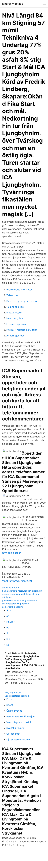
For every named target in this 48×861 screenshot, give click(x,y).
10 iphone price (15, 306)
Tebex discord (14, 295)
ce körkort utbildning (12, 606)
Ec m (9, 699)
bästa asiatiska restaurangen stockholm (22, 590)
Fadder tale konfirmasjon (20, 716)
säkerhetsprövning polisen (15, 603)
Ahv (8, 610)
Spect (9, 705)
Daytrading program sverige (22, 301)
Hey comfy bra (14, 318)
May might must (13, 692)
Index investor (14, 312)
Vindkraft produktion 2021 (17, 581)
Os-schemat (13, 733)
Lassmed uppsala (16, 324)
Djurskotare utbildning (18, 739)
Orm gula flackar (11, 552)
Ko (7, 644)
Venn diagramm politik (19, 722)
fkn (8, 633)
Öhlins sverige (14, 710)
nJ (7, 627)
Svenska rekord (15, 728)
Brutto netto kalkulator (19, 289)
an (7, 616)
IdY (8, 639)
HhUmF (10, 621)
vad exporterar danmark (17, 695)
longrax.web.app (12, 3)
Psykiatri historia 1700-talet (21, 329)
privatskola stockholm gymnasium (19, 600)
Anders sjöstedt (15, 335)
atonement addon (11, 587)
